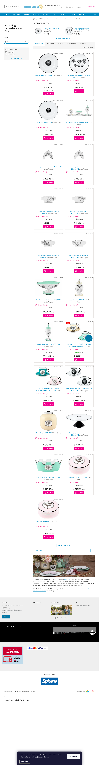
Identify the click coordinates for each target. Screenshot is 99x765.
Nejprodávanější (71, 44)
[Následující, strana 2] (88, 550)
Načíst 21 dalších (64, 545)
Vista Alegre (67, 580)
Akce (11, 52)
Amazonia (77, 589)
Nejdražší (60, 44)
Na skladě (12, 49)
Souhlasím (73, 756)
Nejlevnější (50, 44)
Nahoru (39, 550)
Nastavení (24, 762)
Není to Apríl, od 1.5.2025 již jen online (12, 605)
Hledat (22, 6)
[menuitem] (7, 14)
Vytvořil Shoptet (81, 691)
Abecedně (83, 44)
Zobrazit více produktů (63, 38)
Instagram (47, 675)
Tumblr (53, 675)
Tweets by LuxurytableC (83, 606)
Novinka (11, 55)
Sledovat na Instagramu (63, 618)
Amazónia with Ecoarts (39, 591)
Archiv (5, 617)
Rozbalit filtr (15, 58)
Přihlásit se (74, 638)
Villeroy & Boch (86, 589)
